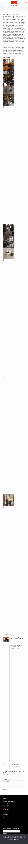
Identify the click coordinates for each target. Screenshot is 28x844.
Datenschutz (6, 821)
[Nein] (26, 839)
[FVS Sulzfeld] (14, 3)
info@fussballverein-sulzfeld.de (10, 808)
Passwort (5, 833)
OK (14, 841)
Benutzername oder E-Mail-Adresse (11, 828)
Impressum (5, 817)
